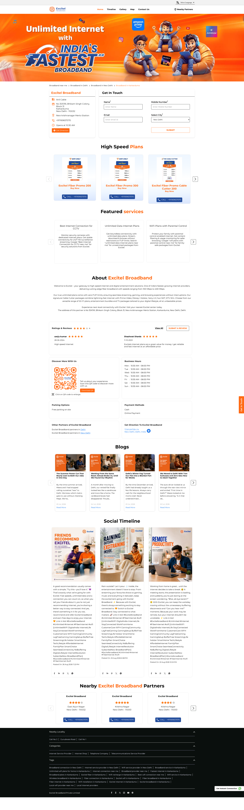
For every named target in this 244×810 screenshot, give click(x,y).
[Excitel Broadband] (57, 9)
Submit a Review (178, 328)
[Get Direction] (149, 432)
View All (159, 328)
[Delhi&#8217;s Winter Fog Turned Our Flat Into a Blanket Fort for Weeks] (139, 462)
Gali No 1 (82, 739)
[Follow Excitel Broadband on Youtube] (128, 792)
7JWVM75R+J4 (132, 429)
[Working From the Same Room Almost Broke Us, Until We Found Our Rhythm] (105, 462)
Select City (157, 114)
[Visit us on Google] (115, 792)
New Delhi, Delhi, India (135, 432)
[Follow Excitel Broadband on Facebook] (111, 792)
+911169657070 (63, 120)
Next (195, 179)
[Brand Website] (132, 792)
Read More (61, 507)
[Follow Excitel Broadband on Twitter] (119, 792)
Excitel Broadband (76, 696)
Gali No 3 (53, 739)
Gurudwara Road (67, 739)
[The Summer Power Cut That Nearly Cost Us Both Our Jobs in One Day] (70, 462)
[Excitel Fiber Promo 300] (122, 178)
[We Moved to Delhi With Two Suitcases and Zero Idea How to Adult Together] (174, 462)
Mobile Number (159, 101)
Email (107, 115)
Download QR (87, 390)
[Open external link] (241, 412)
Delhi (83, 429)
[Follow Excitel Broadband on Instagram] (124, 792)
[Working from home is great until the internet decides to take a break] (170, 554)
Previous (48, 179)
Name (107, 101)
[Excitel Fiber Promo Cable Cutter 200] (169, 179)
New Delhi (85, 433)
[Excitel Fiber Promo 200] (75, 178)
